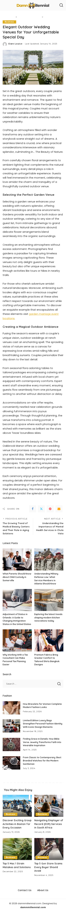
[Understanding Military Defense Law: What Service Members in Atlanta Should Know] (49, 559)
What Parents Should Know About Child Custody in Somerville (17, 577)
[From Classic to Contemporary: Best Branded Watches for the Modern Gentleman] (11, 763)
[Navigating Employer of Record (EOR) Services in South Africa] (49, 806)
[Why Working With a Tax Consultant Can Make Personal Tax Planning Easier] (17, 640)
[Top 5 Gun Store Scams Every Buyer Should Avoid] (49, 849)
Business (9, 22)
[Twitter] (41, 508)
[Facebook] (32, 508)
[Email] (58, 508)
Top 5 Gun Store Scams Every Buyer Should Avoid (48, 867)
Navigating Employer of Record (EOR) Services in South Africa (48, 824)
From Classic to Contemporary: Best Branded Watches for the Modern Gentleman (42, 760)
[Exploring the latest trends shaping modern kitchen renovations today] (49, 600)
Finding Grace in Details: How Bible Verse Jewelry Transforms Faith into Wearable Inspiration (42, 742)
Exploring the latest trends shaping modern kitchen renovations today (48, 617)
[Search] (61, 5)
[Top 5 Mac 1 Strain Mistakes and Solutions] (17, 849)
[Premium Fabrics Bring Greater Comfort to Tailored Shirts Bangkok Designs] (49, 640)
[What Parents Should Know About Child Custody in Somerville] (17, 559)
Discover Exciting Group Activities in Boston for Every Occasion (17, 824)
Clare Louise (15, 43)
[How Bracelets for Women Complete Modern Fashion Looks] (11, 707)
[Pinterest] (50, 508)
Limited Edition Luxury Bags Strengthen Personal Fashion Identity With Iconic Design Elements (42, 723)
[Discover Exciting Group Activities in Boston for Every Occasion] (17, 806)
